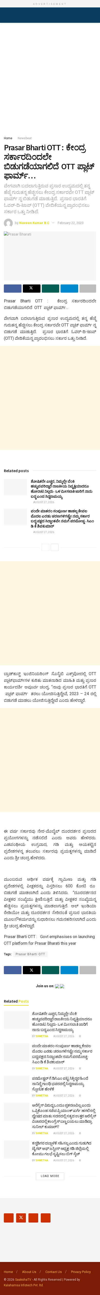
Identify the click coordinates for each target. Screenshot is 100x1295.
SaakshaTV (23, 1279)
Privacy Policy (81, 1272)
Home (8, 138)
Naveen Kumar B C (34, 223)
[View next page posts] (54, 547)
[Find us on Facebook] (9, 1218)
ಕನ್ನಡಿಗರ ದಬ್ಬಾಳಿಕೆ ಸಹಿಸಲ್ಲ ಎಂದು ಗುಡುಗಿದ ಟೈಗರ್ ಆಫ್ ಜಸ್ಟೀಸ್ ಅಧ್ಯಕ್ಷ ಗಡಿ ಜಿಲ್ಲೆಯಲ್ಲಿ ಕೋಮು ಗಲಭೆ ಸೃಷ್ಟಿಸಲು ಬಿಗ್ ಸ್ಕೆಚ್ (61, 1148)
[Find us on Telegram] (46, 1218)
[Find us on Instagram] (33, 1218)
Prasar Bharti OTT (30, 954)
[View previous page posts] (45, 547)
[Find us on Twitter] (21, 1218)
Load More (50, 1176)
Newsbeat (25, 138)
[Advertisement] (50, 78)
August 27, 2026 (43, 502)
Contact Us (53, 1272)
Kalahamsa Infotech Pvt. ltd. (24, 1285)
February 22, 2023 (71, 223)
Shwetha (42, 1036)
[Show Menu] (6, 15)
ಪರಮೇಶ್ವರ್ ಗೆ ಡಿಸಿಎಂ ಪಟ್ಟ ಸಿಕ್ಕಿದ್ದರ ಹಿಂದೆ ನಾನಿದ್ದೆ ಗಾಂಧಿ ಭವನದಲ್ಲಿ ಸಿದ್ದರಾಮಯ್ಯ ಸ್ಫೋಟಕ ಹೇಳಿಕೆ (60, 1083)
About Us (29, 1272)
